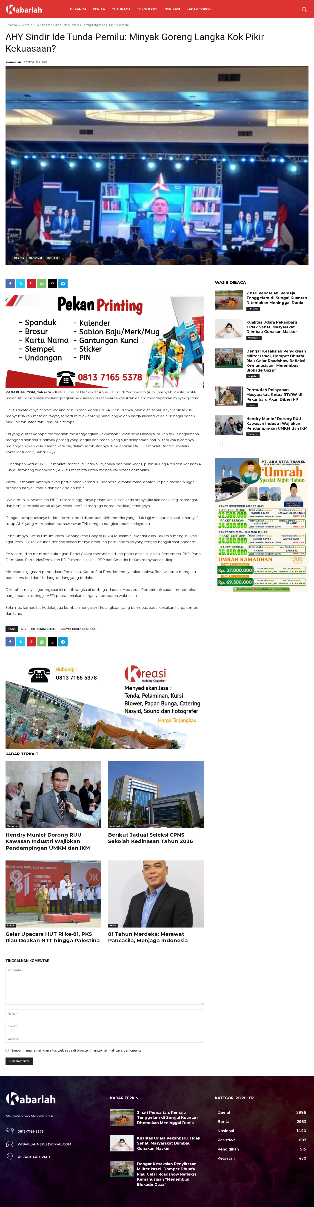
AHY (23, 629)
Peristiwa (253, 308)
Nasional (36, 258)
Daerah (252, 405)
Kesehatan (254, 337)
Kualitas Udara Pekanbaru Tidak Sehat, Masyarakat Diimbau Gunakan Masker (271, 327)
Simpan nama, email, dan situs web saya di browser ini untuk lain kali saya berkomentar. (77, 1050)
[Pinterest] (31, 283)
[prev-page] (218, 444)
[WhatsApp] (41, 283)
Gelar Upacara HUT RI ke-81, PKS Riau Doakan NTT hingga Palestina (53, 937)
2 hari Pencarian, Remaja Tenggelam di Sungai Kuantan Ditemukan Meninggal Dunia (276, 298)
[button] (304, 9)
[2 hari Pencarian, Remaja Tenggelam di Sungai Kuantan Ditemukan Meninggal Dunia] (229, 300)
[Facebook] (10, 283)
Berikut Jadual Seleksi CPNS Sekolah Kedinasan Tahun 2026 (150, 838)
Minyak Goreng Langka (78, 629)
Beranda (11, 25)
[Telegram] (63, 283)
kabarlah (13, 62)
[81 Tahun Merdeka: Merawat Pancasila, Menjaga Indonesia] (156, 893)
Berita (25, 25)
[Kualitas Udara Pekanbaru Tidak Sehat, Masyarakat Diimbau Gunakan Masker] (229, 329)
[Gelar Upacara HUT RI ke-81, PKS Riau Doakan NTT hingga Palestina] (53, 893)
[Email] (52, 283)
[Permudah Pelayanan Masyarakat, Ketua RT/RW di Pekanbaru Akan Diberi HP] (229, 396)
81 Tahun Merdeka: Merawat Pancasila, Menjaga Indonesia (148, 937)
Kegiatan (253, 376)
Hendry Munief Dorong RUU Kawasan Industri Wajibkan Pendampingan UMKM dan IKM (48, 841)
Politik (52, 258)
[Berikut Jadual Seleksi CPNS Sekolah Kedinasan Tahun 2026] (156, 794)
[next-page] (225, 444)
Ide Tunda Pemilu (43, 629)
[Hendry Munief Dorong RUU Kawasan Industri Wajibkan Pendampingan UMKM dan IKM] (53, 794)
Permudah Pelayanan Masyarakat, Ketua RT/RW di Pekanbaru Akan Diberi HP (274, 395)
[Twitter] (20, 283)
